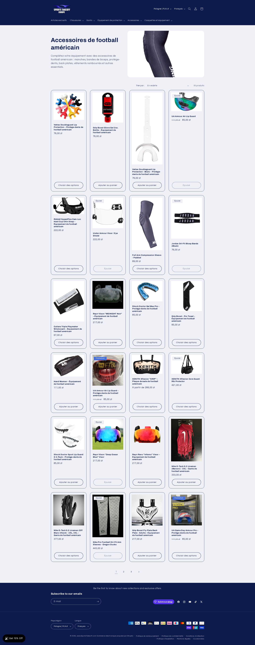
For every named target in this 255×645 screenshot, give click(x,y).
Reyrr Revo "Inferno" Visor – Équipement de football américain (146, 457)
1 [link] (116, 571)
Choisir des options (68, 185)
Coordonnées (198, 639)
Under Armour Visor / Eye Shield (105, 234)
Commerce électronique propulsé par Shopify (115, 636)
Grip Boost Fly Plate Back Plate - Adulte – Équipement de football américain (146, 532)
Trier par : (140, 86)
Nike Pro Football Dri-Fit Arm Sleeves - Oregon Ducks (107, 543)
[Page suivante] (139, 572)
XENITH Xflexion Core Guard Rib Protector (186, 380)
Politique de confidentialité (172, 636)
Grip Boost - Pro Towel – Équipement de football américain (183, 318)
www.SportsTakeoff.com (86, 636)
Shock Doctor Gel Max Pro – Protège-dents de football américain (146, 308)
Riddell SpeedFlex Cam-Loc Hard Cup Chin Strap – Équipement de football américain (67, 223)
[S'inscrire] (98, 601)
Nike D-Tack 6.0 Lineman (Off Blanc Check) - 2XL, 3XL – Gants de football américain (68, 532)
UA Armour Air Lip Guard (184, 116)
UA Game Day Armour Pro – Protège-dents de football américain (185, 532)
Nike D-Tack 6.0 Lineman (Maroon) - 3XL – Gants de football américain (184, 468)
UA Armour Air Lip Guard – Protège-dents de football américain (106, 393)
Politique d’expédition (165, 639)
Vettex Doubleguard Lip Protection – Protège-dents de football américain (68, 127)
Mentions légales (184, 639)
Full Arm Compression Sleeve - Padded (146, 256)
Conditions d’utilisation (195, 636)
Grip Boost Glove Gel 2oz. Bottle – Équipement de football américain (105, 130)
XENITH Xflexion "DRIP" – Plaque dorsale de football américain (145, 381)
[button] (76, 20)
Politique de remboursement (147, 636)
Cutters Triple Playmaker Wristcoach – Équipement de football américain (68, 329)
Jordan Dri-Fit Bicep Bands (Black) (185, 244)
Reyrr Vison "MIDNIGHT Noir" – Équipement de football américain (107, 316)
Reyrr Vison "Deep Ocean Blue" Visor (105, 456)
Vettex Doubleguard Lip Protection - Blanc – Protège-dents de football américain (146, 171)
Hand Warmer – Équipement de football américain (67, 382)
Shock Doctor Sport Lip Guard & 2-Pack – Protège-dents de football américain (68, 457)
